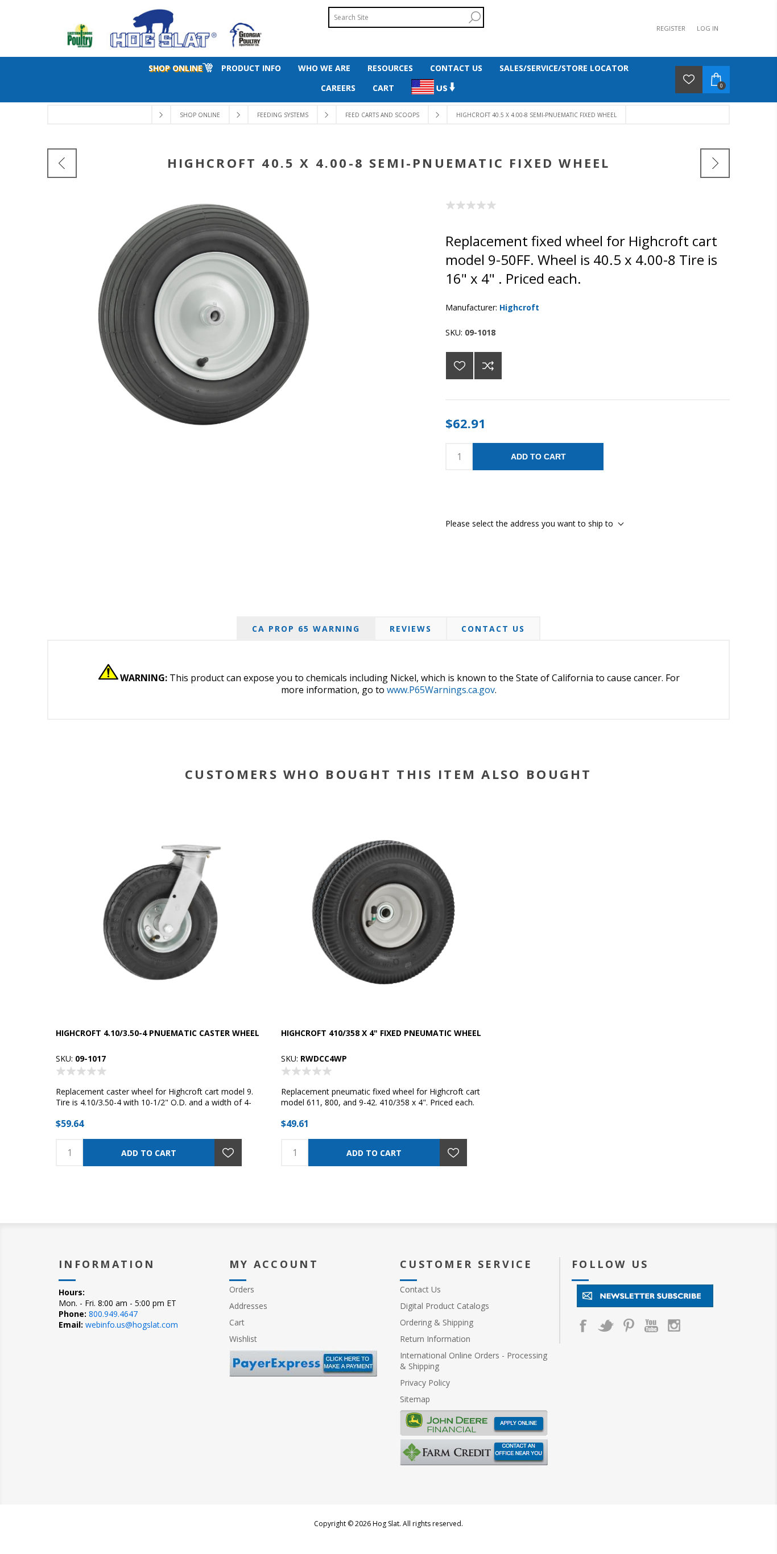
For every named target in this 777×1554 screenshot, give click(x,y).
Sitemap (415, 1399)
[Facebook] (583, 1325)
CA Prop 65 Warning (306, 628)
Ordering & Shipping (436, 1322)
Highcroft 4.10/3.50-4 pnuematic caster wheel (157, 1032)
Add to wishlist (459, 365)
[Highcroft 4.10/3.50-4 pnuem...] (62, 163)
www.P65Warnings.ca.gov (441, 689)
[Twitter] (605, 1325)
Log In (707, 28)
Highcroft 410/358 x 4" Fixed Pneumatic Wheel (381, 1032)
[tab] (306, 628)
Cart (237, 1322)
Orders (241, 1289)
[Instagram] (674, 1325)
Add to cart (538, 456)
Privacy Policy (425, 1382)
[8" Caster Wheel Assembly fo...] (715, 163)
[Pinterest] (628, 1325)
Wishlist (243, 1338)
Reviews (411, 628)
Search (474, 17)
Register (670, 28)
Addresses (248, 1305)
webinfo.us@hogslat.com (131, 1324)
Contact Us (493, 628)
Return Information (435, 1338)
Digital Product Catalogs (444, 1305)
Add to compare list (488, 365)
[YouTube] (651, 1325)
